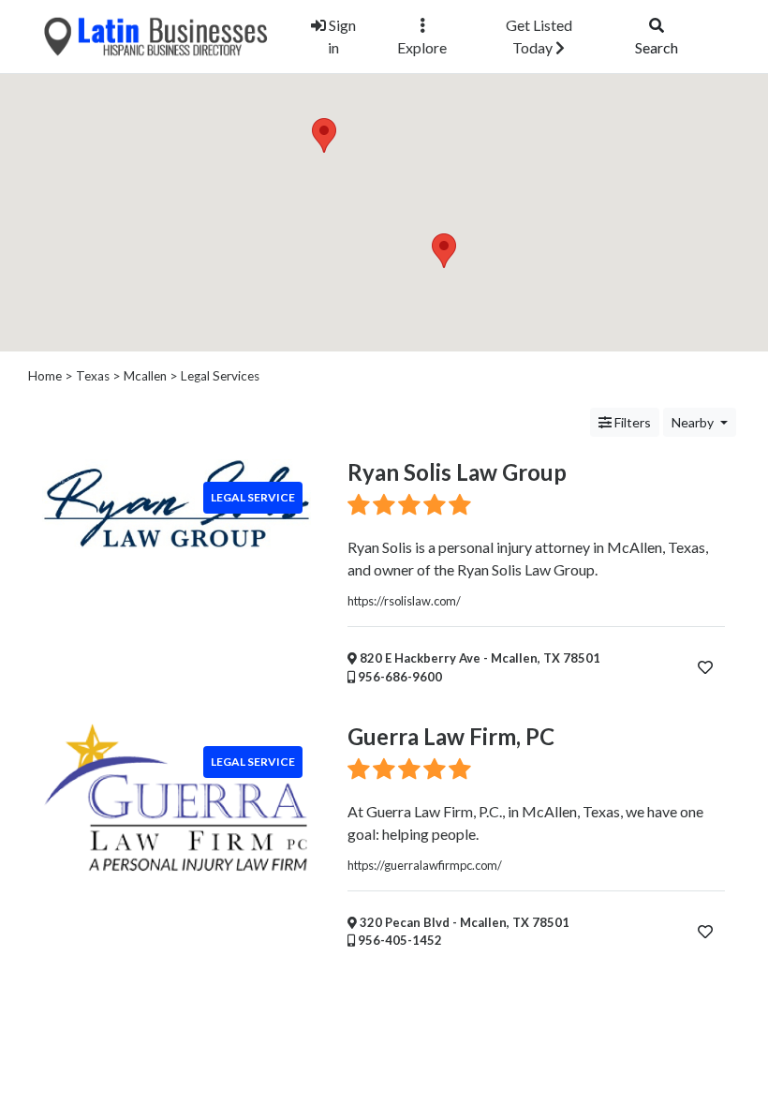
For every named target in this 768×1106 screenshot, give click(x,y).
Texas (93, 375)
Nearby (694, 422)
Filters (631, 422)
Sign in (341, 36)
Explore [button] (422, 47)
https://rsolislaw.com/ (404, 600)
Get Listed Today (539, 36)
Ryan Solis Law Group (457, 472)
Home (45, 375)
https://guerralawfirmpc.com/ (424, 865)
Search (656, 47)
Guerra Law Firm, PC (450, 736)
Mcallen (145, 375)
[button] (444, 251)
